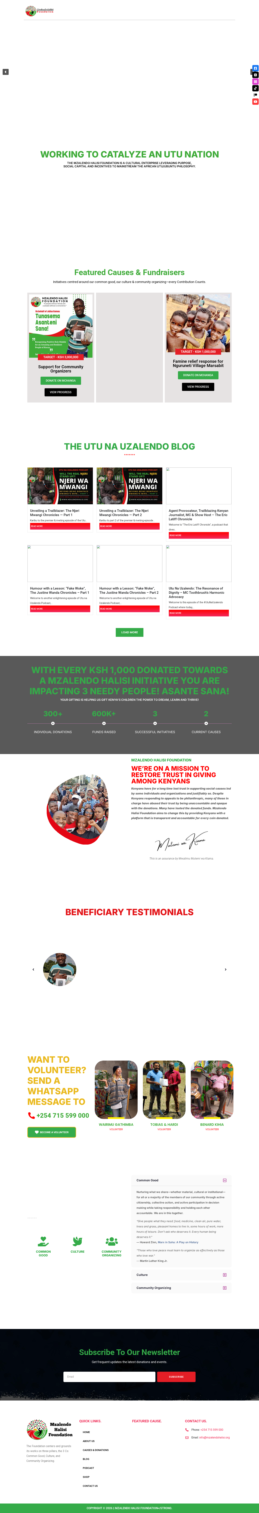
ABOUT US (89, 1441)
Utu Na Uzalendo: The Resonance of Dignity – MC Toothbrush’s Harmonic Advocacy (196, 592)
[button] (6, 72)
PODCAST (88, 1468)
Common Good (43, 1253)
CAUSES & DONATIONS (96, 1450)
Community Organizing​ (154, 1288)
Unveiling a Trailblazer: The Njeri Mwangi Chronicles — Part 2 (124, 513)
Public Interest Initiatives (155, 212)
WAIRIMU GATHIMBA (116, 1124)
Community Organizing (112, 1253)
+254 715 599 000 (212, 1429)
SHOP (86, 1477)
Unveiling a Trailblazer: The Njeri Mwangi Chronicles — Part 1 (54, 513)
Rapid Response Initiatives (207, 212)
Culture (77, 1251)
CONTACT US (90, 1486)
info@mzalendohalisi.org (214, 1437)
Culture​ (142, 1275)
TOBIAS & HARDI (164, 1124)
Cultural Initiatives (103, 210)
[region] (129, 72)
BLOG (86, 1459)
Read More (51, 222)
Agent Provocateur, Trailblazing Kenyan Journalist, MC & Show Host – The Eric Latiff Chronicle (198, 515)
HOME (86, 1432)
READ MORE (37, 526)
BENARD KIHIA (212, 1124)
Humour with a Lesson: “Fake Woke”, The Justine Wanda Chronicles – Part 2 (129, 590)
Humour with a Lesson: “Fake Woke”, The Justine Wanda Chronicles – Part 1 (59, 590)
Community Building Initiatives (51, 212)
